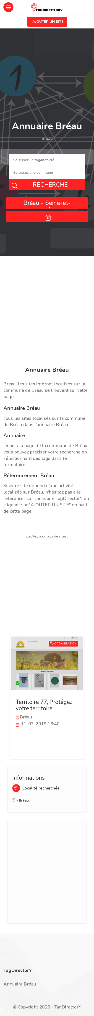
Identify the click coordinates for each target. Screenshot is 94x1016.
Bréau (24, 800)
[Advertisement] (47, 312)
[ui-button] (47, 216)
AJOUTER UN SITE (47, 21)
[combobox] (47, 160)
